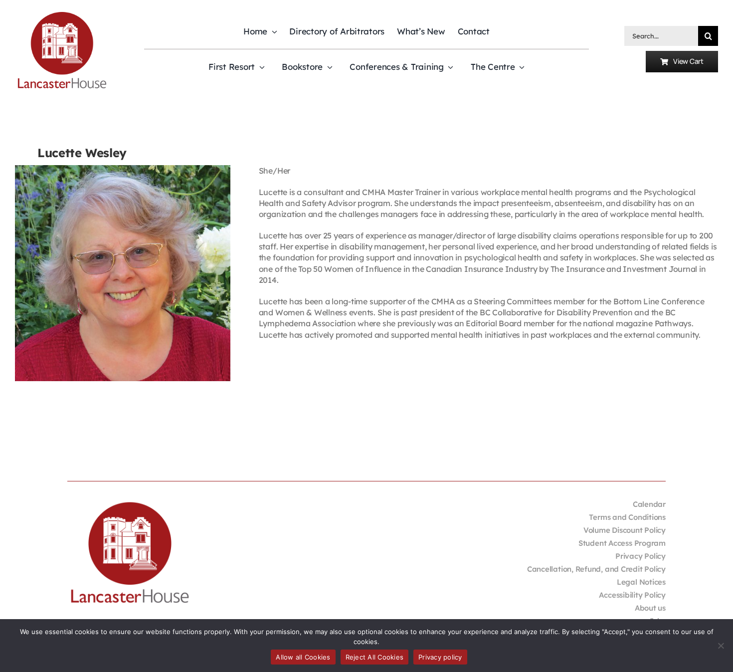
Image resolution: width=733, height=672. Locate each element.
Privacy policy (440, 657)
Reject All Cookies (375, 657)
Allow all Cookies (303, 657)
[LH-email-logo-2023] (62, 13)
